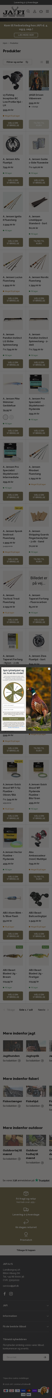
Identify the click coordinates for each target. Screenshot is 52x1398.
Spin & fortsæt (13, 719)
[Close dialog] (49, 669)
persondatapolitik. (16, 727)
